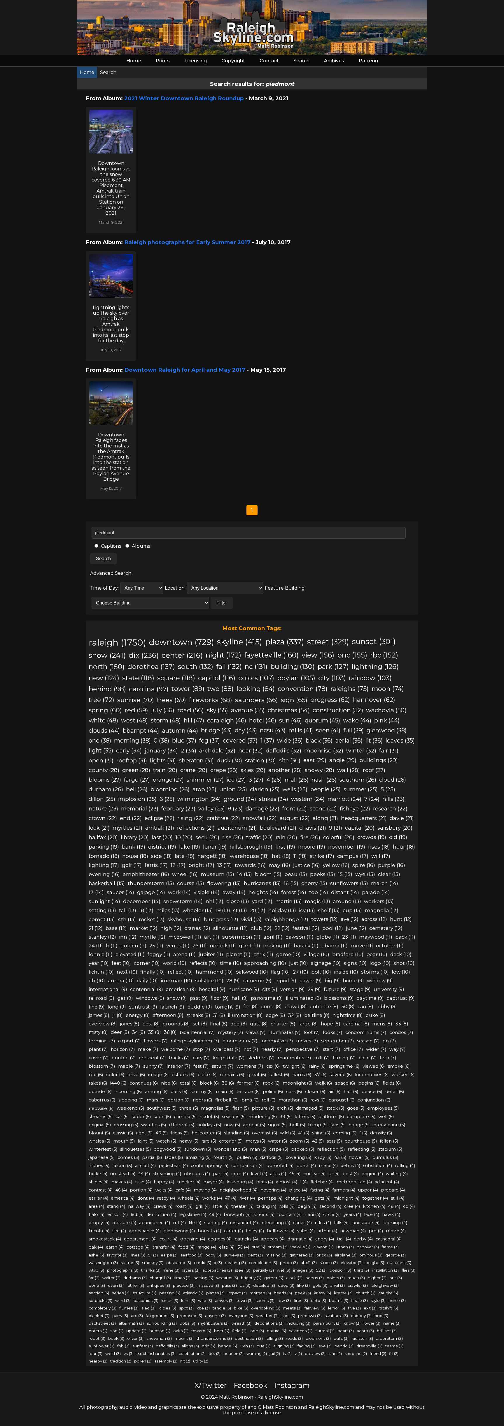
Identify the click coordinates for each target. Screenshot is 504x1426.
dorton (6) (179, 1100)
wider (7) (376, 1049)
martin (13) (288, 901)
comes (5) (128, 1157)
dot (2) (214, 1353)
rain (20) (286, 837)
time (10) (230, 963)
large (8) (308, 1024)
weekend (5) (130, 1108)
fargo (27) (137, 779)
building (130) (292, 666)
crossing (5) (126, 1124)
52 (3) (321, 1270)
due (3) (263, 1346)
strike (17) (322, 856)
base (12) (116, 928)
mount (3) (184, 1338)
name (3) (391, 1323)
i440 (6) (118, 1083)
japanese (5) (102, 1157)
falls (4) (341, 1222)
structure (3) (144, 1293)
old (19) (398, 837)
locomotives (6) (372, 1074)
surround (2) (356, 1353)
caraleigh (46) (226, 720)
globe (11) (327, 937)
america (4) (122, 1198)
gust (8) (259, 1024)
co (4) (409, 1206)
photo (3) (289, 1262)
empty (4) (99, 1222)
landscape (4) (365, 1222)
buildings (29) (378, 760)
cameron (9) (257, 980)
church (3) (365, 1293)
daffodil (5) (271, 1157)
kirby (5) (322, 1157)
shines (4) (98, 1181)
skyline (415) (239, 641)
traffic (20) (259, 837)
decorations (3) (269, 1323)
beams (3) (338, 1300)
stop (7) (201, 1049)
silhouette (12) (230, 928)
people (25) (325, 789)
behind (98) (107, 689)
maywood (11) (375, 937)
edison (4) (117, 1214)
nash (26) (324, 779)
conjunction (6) (374, 1100)
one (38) (100, 740)
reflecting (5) (361, 1149)
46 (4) (121, 1190)
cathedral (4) (389, 1239)
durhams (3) (135, 1277)
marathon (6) (293, 1100)
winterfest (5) (103, 1149)
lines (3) (137, 1255)
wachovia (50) (386, 710)
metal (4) (328, 1165)
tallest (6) (279, 1074)
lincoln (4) (99, 1230)
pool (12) (332, 928)
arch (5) (285, 1108)
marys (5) (255, 1141)
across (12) (374, 919)
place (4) (298, 1190)
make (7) (148, 1049)
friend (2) (378, 1353)
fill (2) (393, 1353)
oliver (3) (135, 1338)
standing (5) (236, 1133)
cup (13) (352, 910)
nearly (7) (272, 1049)
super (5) (141, 1116)
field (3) (239, 1330)
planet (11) (238, 954)
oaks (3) (180, 1330)
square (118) (176, 678)
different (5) (181, 1124)
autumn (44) (180, 730)
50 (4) (243, 1247)
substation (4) (377, 1165)
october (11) (390, 946)
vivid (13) (251, 919)
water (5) (277, 1141)
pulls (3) (341, 1338)
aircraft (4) (145, 1165)
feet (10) (121, 963)
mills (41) (300, 730)
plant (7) (98, 1049)
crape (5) (278, 1149)
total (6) (188, 1083)
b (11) (112, 946)
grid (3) (208, 1346)
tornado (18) (104, 856)
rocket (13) (151, 919)
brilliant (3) (387, 1330)
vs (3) (129, 1353)
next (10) (127, 972)
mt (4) (179, 1222)
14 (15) (244, 874)
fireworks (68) (210, 700)
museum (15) (217, 874)
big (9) (332, 980)
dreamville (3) (369, 1346)
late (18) (185, 856)
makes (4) (121, 1181)
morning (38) (132, 740)
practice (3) (184, 1285)
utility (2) (200, 1361)
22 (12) (282, 928)
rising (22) (190, 818)
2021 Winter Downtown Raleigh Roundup (184, 98)
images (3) (303, 1270)
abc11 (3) (309, 1262)
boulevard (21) (278, 827)
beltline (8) (317, 1015)
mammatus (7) (294, 1057)
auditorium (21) (237, 827)
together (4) (375, 1198)
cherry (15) (314, 883)
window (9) (380, 980)
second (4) (330, 1206)
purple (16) (391, 865)
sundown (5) (197, 1149)
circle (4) (332, 1214)
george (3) (395, 1255)
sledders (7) (261, 1057)
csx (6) (273, 1066)
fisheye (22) (355, 808)
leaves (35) (400, 740)
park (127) (333, 666)
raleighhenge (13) (286, 919)
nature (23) (103, 808)
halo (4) (96, 1214)
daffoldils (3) (167, 1346)
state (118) (138, 678)
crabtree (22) (223, 818)
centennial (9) (146, 989)
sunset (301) (374, 641)
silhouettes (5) (135, 1149)
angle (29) (342, 760)
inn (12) (127, 937)
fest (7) (201, 1066)
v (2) (298, 1353)
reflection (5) (331, 1149)
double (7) (124, 1057)
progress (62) (330, 699)
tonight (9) (227, 1007)
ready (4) (166, 1198)
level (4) (259, 1173)
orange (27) (168, 779)
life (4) (195, 1222)
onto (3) (318, 1300)
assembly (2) (165, 1361)
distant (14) (345, 892)
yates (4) (306, 1230)
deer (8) (120, 1032)
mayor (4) (213, 1181)
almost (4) (286, 1181)
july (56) (162, 710)
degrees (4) (220, 1239)
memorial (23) (139, 808)
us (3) (245, 1285)
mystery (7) (230, 1032)
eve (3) (325, 1346)
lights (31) (163, 760)
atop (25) (204, 789)
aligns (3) (190, 1346)
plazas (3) (215, 1293)
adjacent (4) (387, 1181)
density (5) (381, 1133)
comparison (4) (247, 1165)
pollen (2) (142, 1361)
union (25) (233, 789)
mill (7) (322, 1057)
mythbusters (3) (213, 1323)
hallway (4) (139, 1206)
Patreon (368, 61)
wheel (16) (185, 874)
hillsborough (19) (251, 847)
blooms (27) (105, 779)
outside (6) (100, 1091)
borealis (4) (209, 1230)
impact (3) (237, 1293)
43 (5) (340, 1157)
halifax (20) (103, 837)
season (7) (368, 1040)
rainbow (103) (370, 678)
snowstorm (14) (183, 901)
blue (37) (184, 740)
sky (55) (217, 710)
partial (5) (152, 1157)
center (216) (182, 655)
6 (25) (167, 799)
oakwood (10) (252, 972)
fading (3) (307, 1346)
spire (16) (363, 865)
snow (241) (107, 655)
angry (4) (324, 1239)
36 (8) (170, 1032)
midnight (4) (346, 1198)
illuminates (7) (285, 1032)
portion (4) (141, 1190)
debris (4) (350, 1165)
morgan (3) (260, 1293)
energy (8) (138, 1015)
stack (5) (335, 1108)
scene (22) (323, 808)
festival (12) (306, 928)
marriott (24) (344, 799)
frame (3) (390, 1247)
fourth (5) (224, 1157)
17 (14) (96, 892)
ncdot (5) (209, 1116)
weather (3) (267, 1315)
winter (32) (361, 750)
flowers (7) (156, 1040)
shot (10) (403, 963)
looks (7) (332, 1032)
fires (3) (301, 1300)
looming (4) (394, 1222)
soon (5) (162, 1116)
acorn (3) (365, 1330)
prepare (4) (393, 1190)
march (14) (384, 883)
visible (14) (207, 892)
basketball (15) (107, 883)
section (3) (99, 1293)
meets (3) (292, 1308)
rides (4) (323, 1222)
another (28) (285, 770)
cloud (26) (392, 779)
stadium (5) (390, 1149)
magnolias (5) (215, 1108)
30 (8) (348, 1006)
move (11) (362, 946)
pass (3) (229, 1285)
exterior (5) (231, 1141)
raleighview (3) (385, 1285)
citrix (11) (263, 954)
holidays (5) (209, 1124)
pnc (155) (352, 655)
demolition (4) (161, 1214)
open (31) (101, 760)
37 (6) (320, 1074)
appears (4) (273, 1239)
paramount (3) (327, 1323)
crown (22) (103, 818)
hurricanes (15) (262, 883)
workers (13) (379, 901)
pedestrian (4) (173, 1165)
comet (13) (102, 919)
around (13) (347, 901)
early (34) (129, 750)
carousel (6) (342, 1100)
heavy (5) (188, 1141)
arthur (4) (327, 1230)
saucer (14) (120, 892)
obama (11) (334, 946)
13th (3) (247, 1346)
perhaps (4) (270, 1198)
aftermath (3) (131, 1323)
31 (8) (219, 1015)
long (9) (117, 1007)
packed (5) (302, 1149)
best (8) (151, 1024)
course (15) (190, 883)
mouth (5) (124, 1141)
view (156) (318, 655)
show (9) (177, 998)
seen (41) (328, 730)
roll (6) (269, 1100)
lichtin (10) (101, 972)
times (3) (182, 1277)
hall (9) (240, 998)
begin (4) (307, 1206)
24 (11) (96, 946)
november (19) (346, 847)
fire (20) (310, 837)
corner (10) (147, 963)
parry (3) (120, 1315)
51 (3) (153, 1255)
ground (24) (240, 799)
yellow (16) (336, 865)
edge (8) (275, 1015)
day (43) (246, 730)
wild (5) (287, 1133)
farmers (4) (343, 1190)
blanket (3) (99, 1315)
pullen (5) (247, 1157)
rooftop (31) (131, 760)
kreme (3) (343, 1293)
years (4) (352, 1214)
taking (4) (266, 1206)
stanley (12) (102, 937)
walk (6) (323, 1083)
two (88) (220, 689)
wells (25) (295, 789)
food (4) (186, 1247)
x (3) (218, 1262)
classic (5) (123, 1133)
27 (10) (300, 972)
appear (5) (254, 1124)
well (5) (386, 1116)
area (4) (96, 1206)
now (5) (232, 1124)
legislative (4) (192, 1214)
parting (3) (203, 1277)
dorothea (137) (151, 666)
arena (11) (184, 954)
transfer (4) (164, 1247)
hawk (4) (391, 1214)
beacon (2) (233, 1353)
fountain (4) (289, 1214)
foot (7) (312, 1032)
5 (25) (388, 789)
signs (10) (355, 963)
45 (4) (294, 1173)
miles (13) (168, 910)
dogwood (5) (167, 1149)
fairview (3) (314, 1308)
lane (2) (335, 1353)
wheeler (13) (198, 910)
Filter (221, 602)
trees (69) (171, 700)
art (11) (211, 937)
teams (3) (394, 1346)
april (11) (273, 937)
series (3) (121, 1293)
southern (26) (358, 779)
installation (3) (385, 1270)
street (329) (328, 641)
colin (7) (368, 1057)
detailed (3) (264, 1285)
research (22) (390, 808)
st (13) (240, 910)
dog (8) (238, 1024)
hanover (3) (368, 1247)
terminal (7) (102, 1040)
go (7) (389, 1040)
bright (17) (201, 865)
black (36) (319, 740)
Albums (140, 546)
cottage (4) (138, 1247)
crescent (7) (152, 1057)
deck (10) (401, 954)
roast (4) (183, 1206)
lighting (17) (104, 865)
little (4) (220, 1206)
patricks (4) (246, 1239)
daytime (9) (370, 998)
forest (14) (293, 892)
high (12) (170, 928)
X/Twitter (211, 1385)
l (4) (304, 1181)
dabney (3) (361, 1315)
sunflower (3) (101, 1346)
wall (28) (348, 770)
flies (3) (408, 1270)
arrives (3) (224, 1300)
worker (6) (403, 1074)
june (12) (356, 928)
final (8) (219, 1024)
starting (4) (215, 1222)
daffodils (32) (283, 750)
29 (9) (314, 989)
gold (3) (320, 1285)
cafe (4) (183, 1190)
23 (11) (349, 937)
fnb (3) (123, 1346)
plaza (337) (284, 641)
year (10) (99, 963)
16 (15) (291, 883)
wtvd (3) (96, 1270)
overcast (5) (264, 1133)
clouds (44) (104, 730)
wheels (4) (189, 1198)
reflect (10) (180, 972)
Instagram (292, 1385)
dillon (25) (102, 799)
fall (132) (229, 666)
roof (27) (374, 770)
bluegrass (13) (221, 919)
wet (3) (283, 1270)
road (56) (190, 710)
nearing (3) (235, 1262)
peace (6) (371, 1091)
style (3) (378, 1300)
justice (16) (306, 865)
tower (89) (188, 689)
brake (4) (98, 1173)
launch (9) (172, 1007)
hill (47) (194, 720)
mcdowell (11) (184, 937)
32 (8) (294, 1015)
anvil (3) (337, 1285)
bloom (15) (268, 874)
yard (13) (262, 901)
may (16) (279, 865)
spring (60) (105, 710)
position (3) (340, 1270)
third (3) (361, 1270)
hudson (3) (159, 1330)
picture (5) (263, 1108)
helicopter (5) (206, 1133)
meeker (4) (188, 1181)
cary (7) (201, 1057)
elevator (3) (352, 1262)
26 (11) (199, 946)
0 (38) (161, 740)
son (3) (116, 1330)
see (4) (119, 1230)
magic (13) (317, 901)
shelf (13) (329, 910)
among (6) (156, 1091)
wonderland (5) (230, 1149)
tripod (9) (285, 980)
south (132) (195, 666)
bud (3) (381, 1315)
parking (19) (104, 847)
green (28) (136, 770)
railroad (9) (101, 998)
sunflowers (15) (349, 883)
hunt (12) (401, 919)
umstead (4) (122, 1173)
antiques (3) (158, 1285)
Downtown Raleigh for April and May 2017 (184, 369)
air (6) (334, 1091)
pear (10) (376, 954)
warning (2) (256, 1353)
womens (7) (250, 1066)
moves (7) (307, 1040)
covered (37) (240, 740)
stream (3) (278, 1247)
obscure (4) (124, 1222)
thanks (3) (150, 1270)
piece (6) (207, 1074)
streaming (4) (167, 1173)
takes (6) (98, 1083)
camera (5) (185, 1116)
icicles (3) (167, 1308)
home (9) (353, 980)
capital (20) (359, 827)
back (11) (405, 937)
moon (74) (388, 688)
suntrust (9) (143, 1007)
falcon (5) (122, 1165)
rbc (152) (384, 655)
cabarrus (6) (102, 1100)
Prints (163, 61)
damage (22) (262, 808)
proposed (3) (189, 1315)
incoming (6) (128, 1091)
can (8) (365, 1006)
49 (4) (215, 1214)
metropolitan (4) (354, 1181)
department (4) (140, 1239)
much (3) (356, 1277)
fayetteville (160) (271, 655)
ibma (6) (250, 1100)
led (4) (137, 1214)
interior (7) (178, 1066)
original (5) (100, 1124)
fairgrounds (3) (160, 1315)
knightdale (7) (229, 1057)
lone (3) (256, 1330)
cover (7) (99, 1057)
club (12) (261, 928)
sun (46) (290, 720)
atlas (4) (278, 1173)
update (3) (136, 1330)
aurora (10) (121, 980)
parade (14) (376, 892)
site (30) (289, 760)
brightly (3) (251, 1277)
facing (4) (319, 1190)
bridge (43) (216, 730)
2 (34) (188, 750)
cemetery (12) (385, 928)
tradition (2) (120, 1361)
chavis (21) (312, 827)
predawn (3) (310, 1315)
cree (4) (352, 1206)
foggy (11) (159, 954)
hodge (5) (359, 1124)
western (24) (308, 799)
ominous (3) (370, 1255)
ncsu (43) (273, 730)
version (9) (292, 989)
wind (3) (123, 1300)
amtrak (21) (159, 827)
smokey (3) (152, 1262)
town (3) (245, 1300)
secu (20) (207, 837)
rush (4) (143, 1181)
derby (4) (363, 1239)
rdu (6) (96, 1074)
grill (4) (202, 1206)
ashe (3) (96, 1255)
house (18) (135, 856)
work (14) (179, 892)
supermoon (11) (241, 937)
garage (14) (151, 892)
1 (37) (267, 740)
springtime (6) (344, 1066)
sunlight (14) (104, 901)
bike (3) (241, 1308)
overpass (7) (227, 1049)
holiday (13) (282, 910)
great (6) (256, 1074)
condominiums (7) (365, 1032)
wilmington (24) (199, 799)
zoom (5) (299, 1141)
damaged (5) (309, 1108)
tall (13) (127, 910)
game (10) (288, 954)
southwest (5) (161, 1108)
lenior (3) (336, 1308)
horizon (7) (123, 1049)
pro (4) (376, 1230)
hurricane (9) (243, 989)
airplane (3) (345, 1255)
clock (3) (294, 1277)
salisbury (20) (394, 827)
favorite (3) (117, 1255)
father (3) (135, 1285)
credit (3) (202, 1262)
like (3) (303, 1285)
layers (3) (191, 1270)
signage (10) (326, 963)
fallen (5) (389, 1141)
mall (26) (297, 779)
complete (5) (361, 1116)
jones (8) (129, 1024)
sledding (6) (131, 1100)
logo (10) (380, 963)
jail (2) (275, 1353)
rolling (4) (405, 1165)
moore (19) (311, 847)
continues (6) (144, 1083)
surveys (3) (234, 1255)
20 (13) (257, 910)
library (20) (135, 837)
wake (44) (357, 720)
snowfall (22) (260, 818)
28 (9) (233, 980)
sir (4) (334, 1173)
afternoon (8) (168, 1015)
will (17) (380, 856)
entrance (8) (324, 1006)
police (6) (273, 1091)
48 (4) (394, 1206)
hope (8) (330, 1024)
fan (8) (250, 1006)
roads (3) (294, 1338)
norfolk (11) (223, 946)
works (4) (212, 1198)
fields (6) (392, 1083)
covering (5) (298, 1157)
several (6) (341, 1074)
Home (133, 61)
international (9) (108, 989)
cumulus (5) (385, 1157)
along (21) (325, 818)
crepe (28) (224, 770)
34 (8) (138, 1032)
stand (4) (116, 1206)
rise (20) (232, 837)
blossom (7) (102, 1066)
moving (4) (205, 1190)
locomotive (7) (276, 1040)
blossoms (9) (339, 998)
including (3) (298, 1323)
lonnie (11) (101, 954)
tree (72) (101, 700)
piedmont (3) (318, 1338)
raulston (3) (362, 1338)
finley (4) (255, 1230)
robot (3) (97, 1338)
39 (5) (286, 1116)
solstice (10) (209, 980)
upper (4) (368, 1190)
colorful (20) (338, 837)
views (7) (256, 1032)
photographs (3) (122, 1270)
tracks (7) (179, 1057)
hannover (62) (374, 699)
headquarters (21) (364, 818)
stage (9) (360, 989)
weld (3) (113, 1353)
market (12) (144, 928)
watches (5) (153, 1124)
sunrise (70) (135, 700)
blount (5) (99, 1133)
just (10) (298, 963)
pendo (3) (344, 1346)
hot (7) (251, 1049)
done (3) (97, 1285)
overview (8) (103, 1024)
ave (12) (349, 919)
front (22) (294, 808)
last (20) (162, 837)
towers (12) (324, 919)
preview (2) (315, 1353)
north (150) (107, 666)
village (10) (316, 954)
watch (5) (166, 1141)
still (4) (397, 1198)
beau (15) (295, 874)
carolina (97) (149, 689)
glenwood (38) (387, 730)
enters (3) (98, 1330)
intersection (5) (388, 1124)
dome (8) (271, 1006)
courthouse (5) (361, 1141)
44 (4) (144, 1173)
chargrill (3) (160, 1277)
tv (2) (287, 1353)
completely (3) (102, 1308)
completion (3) (263, 1262)
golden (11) (133, 946)
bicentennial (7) (197, 1032)
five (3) (354, 1308)
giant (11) (249, 946)
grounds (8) (176, 1024)
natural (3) (276, 1330)
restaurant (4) (244, 1222)
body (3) (213, 1255)
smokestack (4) (105, 1239)
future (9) (335, 989)
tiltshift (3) (388, 1308)
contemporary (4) (209, 1165)
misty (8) (98, 1032)
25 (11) (156, 946)
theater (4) (242, 1206)
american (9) (181, 989)
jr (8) (117, 1015)
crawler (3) (358, 1285)
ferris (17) (156, 865)
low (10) (401, 972)
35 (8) (154, 1032)
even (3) (116, 1285)
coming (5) (344, 1133)
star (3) (258, 1247)
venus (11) (178, 946)
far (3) (94, 1277)
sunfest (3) (142, 1346)
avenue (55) (248, 710)
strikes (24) (273, 799)
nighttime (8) (347, 1015)
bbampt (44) (141, 730)
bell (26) (137, 789)
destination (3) (249, 1338)
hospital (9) (212, 989)
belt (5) (297, 1124)
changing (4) (298, 1198)
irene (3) (171, 1270)
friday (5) (180, 1133)
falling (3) (274, 1338)
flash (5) (240, 1108)
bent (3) (255, 1255)
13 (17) (224, 865)
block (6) (209, 1083)
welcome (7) (175, 1049)
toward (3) (201, 1330)
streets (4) (263, 1214)
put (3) (395, 1277)
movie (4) (396, 1230)
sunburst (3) (336, 1315)
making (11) (277, 946)
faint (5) (145, 1141)
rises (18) (379, 847)
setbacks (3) (100, 1300)
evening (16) (104, 874)
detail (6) (394, 1091)
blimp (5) (318, 1124)
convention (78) (303, 688)
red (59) (136, 710)
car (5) (122, 1116)
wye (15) (365, 874)
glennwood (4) (179, 1230)
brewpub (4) (237, 1214)
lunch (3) (169, 1300)
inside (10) (346, 972)
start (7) (331, 1049)
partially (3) (263, 1270)
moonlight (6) (297, 1083)
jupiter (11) (211, 954)
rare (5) (208, 1141)
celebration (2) (192, 1353)
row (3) (284, 1300)
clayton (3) (323, 1247)
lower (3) (371, 1323)
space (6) (345, 1083)
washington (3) (103, 1262)
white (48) (103, 720)
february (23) (178, 808)
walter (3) (111, 1277)
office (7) (353, 1049)
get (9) (125, 998)
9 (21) (335, 827)
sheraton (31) (196, 760)
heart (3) (345, 1330)
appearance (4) (145, 1230)
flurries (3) (129, 1308)
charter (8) (283, 1024)
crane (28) (193, 770)
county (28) (104, 770)
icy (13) (307, 910)
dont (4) (145, 1198)
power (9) (310, 980)
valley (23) (211, 808)
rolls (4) (287, 1206)
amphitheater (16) (146, 874)
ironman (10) (176, 980)
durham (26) (106, 789)
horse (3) (397, 1300)
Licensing (195, 61)
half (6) (351, 1091)
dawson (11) (300, 937)
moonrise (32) (323, 750)
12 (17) (178, 865)
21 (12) (96, 928)
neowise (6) (101, 1108)
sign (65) (294, 700)
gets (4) (322, 1198)
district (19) (162, 847)
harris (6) (302, 1074)
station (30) (260, 760)
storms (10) (375, 972)
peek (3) (303, 1293)
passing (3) (169, 1293)
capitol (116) (216, 678)
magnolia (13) (381, 910)
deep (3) (286, 1285)
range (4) (206, 1247)
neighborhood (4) (239, 1190)
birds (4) (264, 1181)
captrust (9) (401, 998)
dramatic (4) (300, 1239)
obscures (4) (197, 1173)
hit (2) (185, 1361)
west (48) (134, 720)
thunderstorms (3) (214, 1338)
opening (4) (192, 1239)
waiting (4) (397, 1173)
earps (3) (169, 1255)
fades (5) (174, 1157)
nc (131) (256, 666)
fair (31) (388, 750)
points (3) (336, 1277)
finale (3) (359, 1300)
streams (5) (101, 1116)
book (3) (116, 1338)
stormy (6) (201, 1091)
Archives (334, 61)
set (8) (200, 1024)
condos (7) (401, 1032)
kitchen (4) (374, 1206)
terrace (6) (248, 1091)
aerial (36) (349, 740)
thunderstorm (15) (151, 883)
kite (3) (203, 1308)
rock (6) (271, 1083)
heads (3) (283, 1293)
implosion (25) (137, 799)
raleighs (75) (349, 688)
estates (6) (183, 1074)
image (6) (158, 1074)
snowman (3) (159, 1338)
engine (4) (372, 1173)
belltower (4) (280, 1230)
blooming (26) (170, 789)
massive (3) (208, 1285)
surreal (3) (325, 1330)
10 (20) (184, 837)
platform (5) (331, 1116)
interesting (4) (275, 1222)
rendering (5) (263, 1116)
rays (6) (318, 1100)
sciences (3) (300, 1330)
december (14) (141, 901)
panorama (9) (267, 998)
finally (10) (152, 972)
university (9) (389, 989)
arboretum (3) (389, 1338)
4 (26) (274, 779)
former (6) (248, 1083)
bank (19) (133, 847)
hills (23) (393, 799)
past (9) (199, 998)
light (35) (101, 750)
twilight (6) (294, 1066)
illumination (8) (245, 1015)
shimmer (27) (205, 779)
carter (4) (233, 1230)
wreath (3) (241, 1323)
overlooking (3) (265, 1308)
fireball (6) (226, 1100)
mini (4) (312, 1214)
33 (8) (401, 1024)
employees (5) (383, 1108)
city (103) (332, 678)
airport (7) (129, 1040)
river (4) (247, 1198)
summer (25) (361, 789)
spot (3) (186, 1308)
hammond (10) (214, 972)
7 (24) (371, 799)
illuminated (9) (303, 998)
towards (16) (250, 865)
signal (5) (277, 1124)
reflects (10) (203, 963)
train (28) (165, 770)
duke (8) (375, 1015)
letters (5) (305, 1116)
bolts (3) (187, 1323)
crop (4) (239, 1173)
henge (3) (227, 1346)
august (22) (295, 818)
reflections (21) (196, 827)
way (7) (397, 1049)
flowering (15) (224, 883)
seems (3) (265, 1300)
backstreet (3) (102, 1323)
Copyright (233, 61)
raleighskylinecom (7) (195, 1040)
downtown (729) (181, 642)
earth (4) (115, 1247)
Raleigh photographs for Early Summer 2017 (187, 242)
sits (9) (269, 989)
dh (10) (97, 980)
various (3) (300, 1247)
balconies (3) (146, 1300)
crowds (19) (371, 837)
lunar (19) (215, 847)
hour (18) (404, 847)
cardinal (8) (356, 1024)
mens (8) (382, 1024)
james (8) (99, 1015)
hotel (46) (262, 720)
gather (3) (273, 1277)
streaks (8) (198, 1015)
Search (301, 61)
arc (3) (137, 1315)
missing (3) (276, 1255)
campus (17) (352, 856)
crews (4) (162, 1206)
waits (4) (164, 1190)
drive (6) (136, 1074)
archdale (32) (217, 750)
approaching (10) (265, 963)
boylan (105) (296, 678)
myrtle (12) (152, 937)
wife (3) (205, 1300)
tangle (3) (222, 1308)
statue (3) (130, 1262)
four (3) (95, 1353)
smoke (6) (399, 1066)
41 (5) (303, 1133)
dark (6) (179, 1091)
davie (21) (402, 818)
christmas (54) (289, 710)
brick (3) (324, 1255)
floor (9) (220, 998)
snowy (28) (319, 770)
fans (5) (338, 1124)
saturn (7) (223, 1066)
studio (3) (329, 1262)
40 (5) (161, 1133)
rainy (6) (317, 1066)
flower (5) (359, 1157)
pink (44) (387, 720)
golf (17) (132, 865)
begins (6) (369, 1083)
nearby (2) (98, 1361)
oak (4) (96, 1247)
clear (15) (389, 874)
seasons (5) (234, 1116)
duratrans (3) (399, 1262)
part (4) (220, 1173)
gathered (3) (301, 1255)
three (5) (188, 1108)
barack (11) (306, 946)
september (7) (337, 1040)
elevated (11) (130, 954)
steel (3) (242, 1270)
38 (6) (228, 1083)
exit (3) (370, 1308)
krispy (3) (322, 1293)
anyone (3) (215, 1315)
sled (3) (148, 1308)
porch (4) (306, 1165)
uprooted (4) (280, 1165)
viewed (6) (374, 1066)
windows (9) (150, 998)
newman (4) (353, 1230)
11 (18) (300, 856)
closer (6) (315, 1091)
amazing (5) (198, 1157)
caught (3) (388, 1293)
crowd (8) (296, 1006)
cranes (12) (197, 928)
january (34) (161, 750)
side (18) (161, 856)
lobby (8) (386, 1006)
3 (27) (256, 779)
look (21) (99, 827)
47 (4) (230, 1198)
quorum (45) (322, 720)
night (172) (223, 655)
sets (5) (334, 1141)
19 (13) (223, 910)
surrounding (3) (162, 1323)
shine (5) (321, 1133)
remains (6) (232, 1074)
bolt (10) (321, 972)
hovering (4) (273, 1190)
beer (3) (221, 1330)
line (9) (97, 1007)
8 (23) (235, 808)
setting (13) (102, 910)
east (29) (314, 760)
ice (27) (236, 779)
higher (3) (377, 1277)
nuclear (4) (314, 1173)
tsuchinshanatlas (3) (156, 1353)
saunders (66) (256, 700)
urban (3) (345, 1247)
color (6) (115, 1074)
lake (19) (189, 847)
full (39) (353, 730)
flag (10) (280, 972)
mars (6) (156, 1100)
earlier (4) (98, 1198)
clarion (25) (265, 789)
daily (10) (147, 980)
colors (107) (256, 678)
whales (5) (99, 1141)
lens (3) (188, 1300)
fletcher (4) (322, 1181)
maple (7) (129, 1066)
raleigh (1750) (117, 642)
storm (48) (166, 720)
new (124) (104, 678)
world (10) (174, 963)
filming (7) (344, 1057)
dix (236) (144, 655)
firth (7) (388, 1057)
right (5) (144, 1133)
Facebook (250, 1385)
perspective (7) (303, 1049)
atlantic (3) (193, 1293)
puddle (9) (199, 1007)
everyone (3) (241, 1315)
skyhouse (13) (184, 919)
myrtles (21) (127, 827)
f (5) (363, 1133)
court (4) (168, 1239)
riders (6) (202, 1100)
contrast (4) (101, 1190)
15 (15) (345, 874)
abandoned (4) (154, 1222)
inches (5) (99, 1165)
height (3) (374, 1262)
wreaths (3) (227, 1277)
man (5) (258, 1149)
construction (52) (338, 710)
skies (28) (253, 770)
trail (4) (344, 1239)
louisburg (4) (240, 1181)
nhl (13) (214, 901)
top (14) (318, 892)
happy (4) (164, 1181)
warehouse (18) (249, 856)
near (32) (250, 750)
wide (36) (290, 740)
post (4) (350, 1173)
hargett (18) (212, 856)
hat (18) (281, 856)
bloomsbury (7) (240, 1040)
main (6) (225, 1091)
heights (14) (263, 892)
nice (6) (169, 1083)
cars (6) (294, 1091)
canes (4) (302, 1222)
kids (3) (288, 1315)
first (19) (285, 847)
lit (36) (374, 740)
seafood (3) (191, 1255)
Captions (110, 546)
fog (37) (209, 740)
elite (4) (227, 1247)
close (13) (237, 901)
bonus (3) (314, 1277)
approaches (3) (217, 1270)
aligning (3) (284, 1346)
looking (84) (256, 688)
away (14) (234, 892)
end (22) (131, 818)
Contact (269, 61)
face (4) (371, 1214)
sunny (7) (153, 1066)
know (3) (352, 1323)
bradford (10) (347, 954)
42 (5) (318, 1141)
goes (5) (355, 1108)
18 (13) (146, 910)
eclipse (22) (159, 818)
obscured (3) (178, 1262)
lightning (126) (375, 666)
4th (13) (127, 919)
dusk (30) (229, 760)
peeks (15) (322, 874)
